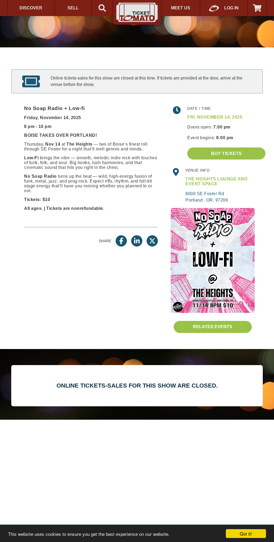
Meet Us (180, 8)
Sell (73, 8)
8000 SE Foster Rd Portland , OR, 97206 (206, 196)
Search (102, 8)
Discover (31, 8)
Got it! (246, 533)
